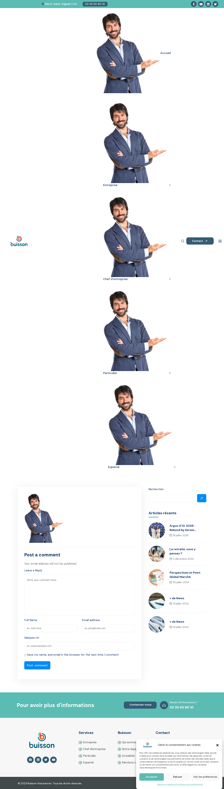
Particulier (89, 756)
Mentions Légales (133, 762)
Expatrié (88, 762)
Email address (91, 620)
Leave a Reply (33, 570)
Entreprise (90, 742)
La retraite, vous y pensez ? (183, 551)
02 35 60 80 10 (95, 4)
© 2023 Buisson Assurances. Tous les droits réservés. (50, 783)
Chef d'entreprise (94, 749)
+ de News (177, 598)
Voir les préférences (205, 777)
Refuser (177, 777)
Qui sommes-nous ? (135, 742)
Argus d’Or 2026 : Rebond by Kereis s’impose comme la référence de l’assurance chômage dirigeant (188, 528)
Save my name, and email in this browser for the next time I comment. (73, 654)
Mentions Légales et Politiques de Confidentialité (180, 784)
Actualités (128, 756)
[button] (217, 745)
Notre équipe (130, 749)
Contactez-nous (141, 704)
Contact (198, 241)
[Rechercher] (201, 498)
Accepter (151, 777)
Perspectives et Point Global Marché (185, 575)
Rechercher (156, 489)
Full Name (30, 620)
